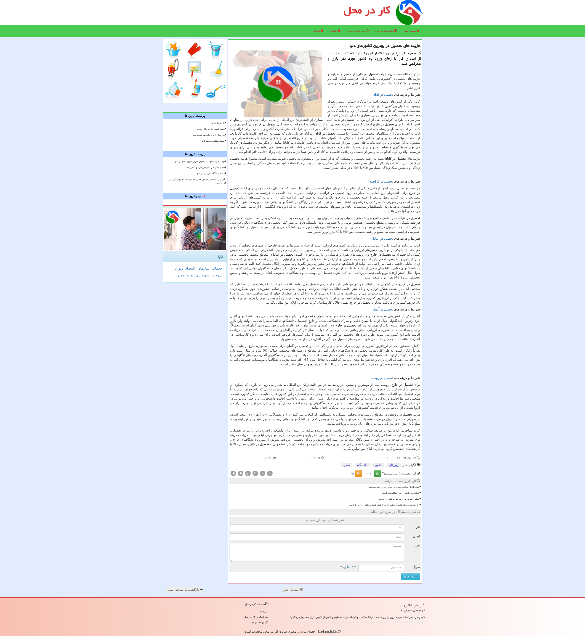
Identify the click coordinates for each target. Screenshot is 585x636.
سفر (347, 465)
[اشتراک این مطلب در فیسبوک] (270, 473)
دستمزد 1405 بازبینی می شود (210, 173)
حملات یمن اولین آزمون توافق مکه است (400, 493)
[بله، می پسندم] (377, 473)
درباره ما (263, 611)
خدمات (317, 31)
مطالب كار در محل (384, 31)
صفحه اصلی (410, 31)
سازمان (203, 268)
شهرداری (203, 275)
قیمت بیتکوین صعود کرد (213, 141)
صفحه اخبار (291, 589)
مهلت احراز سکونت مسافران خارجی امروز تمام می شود (394, 487)
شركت (217, 275)
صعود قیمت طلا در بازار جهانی (211, 129)
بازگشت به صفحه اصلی (183, 589)
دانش (378, 465)
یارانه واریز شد (217, 123)
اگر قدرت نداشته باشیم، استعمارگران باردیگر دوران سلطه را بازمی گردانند (384, 505)
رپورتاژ (394, 465)
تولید (189, 275)
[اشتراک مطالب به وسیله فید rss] (240, 473)
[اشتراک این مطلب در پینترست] (255, 473)
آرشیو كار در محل (259, 622)
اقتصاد (190, 268)
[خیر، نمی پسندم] (358, 473)
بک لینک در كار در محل (256, 617)
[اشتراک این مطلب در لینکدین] (248, 473)
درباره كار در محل (356, 31)
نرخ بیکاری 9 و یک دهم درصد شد (209, 135)
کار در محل (367, 10)
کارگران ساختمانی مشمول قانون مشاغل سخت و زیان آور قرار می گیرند (196, 181)
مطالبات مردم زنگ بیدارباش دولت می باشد (205, 167)
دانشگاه (362, 465)
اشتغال (334, 31)
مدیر (180, 275)
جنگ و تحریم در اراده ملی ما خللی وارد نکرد (398, 499)
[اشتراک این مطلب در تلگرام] (233, 473)
